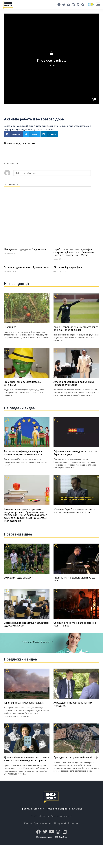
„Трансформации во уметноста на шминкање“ (22, 383)
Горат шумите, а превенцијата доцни (24, 702)
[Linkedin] (78, 5)
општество (28, 143)
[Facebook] (59, 5)
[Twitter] (64, 5)
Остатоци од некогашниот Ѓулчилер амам (26, 267)
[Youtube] (68, 5)
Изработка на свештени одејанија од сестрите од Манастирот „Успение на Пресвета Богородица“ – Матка (74, 252)
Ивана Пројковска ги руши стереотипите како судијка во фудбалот (76, 328)
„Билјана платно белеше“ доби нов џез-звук (75, 579)
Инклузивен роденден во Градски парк (25, 249)
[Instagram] (73, 5)
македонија (14, 143)
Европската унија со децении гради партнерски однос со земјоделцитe (23, 453)
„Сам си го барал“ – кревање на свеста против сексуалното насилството (74, 511)
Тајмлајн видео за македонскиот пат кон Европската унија (75, 453)
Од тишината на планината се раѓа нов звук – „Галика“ (75, 624)
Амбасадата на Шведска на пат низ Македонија (73, 704)
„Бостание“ (10, 327)
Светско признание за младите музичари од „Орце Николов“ (26, 624)
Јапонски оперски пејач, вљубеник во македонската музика (74, 383)
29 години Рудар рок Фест (68, 267)
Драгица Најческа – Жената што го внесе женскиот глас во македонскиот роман (26, 759)
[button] (82, 5)
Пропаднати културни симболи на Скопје (76, 757)
